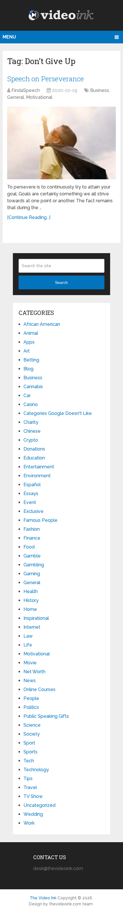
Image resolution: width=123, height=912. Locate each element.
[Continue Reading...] (28, 217)
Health (30, 591)
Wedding (33, 814)
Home (30, 609)
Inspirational (36, 618)
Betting (31, 360)
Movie (30, 662)
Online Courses (39, 689)
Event (29, 502)
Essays (30, 493)
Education (34, 458)
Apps (29, 342)
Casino (30, 404)
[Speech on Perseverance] (61, 143)
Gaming (31, 573)
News (29, 680)
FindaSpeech (25, 90)
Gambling (33, 564)
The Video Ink (43, 898)
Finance (31, 538)
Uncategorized (39, 805)
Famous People (40, 520)
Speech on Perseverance (45, 78)
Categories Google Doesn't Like (57, 413)
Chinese (32, 431)
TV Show (33, 796)
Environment (37, 475)
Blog (28, 369)
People (31, 698)
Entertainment (38, 467)
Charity (30, 422)
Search (61, 282)
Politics (31, 707)
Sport (29, 743)
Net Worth (34, 671)
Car (27, 395)
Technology (36, 769)
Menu (9, 37)
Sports (30, 752)
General (15, 97)
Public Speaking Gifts (46, 716)
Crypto (30, 440)
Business (99, 90)
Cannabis (33, 386)
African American (41, 324)
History (31, 600)
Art (26, 351)
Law (28, 636)
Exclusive (33, 511)
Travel (30, 787)
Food (29, 547)
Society (31, 734)
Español (32, 484)
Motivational (39, 97)
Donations (34, 449)
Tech (28, 760)
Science (32, 725)
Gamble (32, 556)
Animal (30, 333)
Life (27, 645)
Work (29, 823)
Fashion (31, 529)
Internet (31, 627)
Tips (28, 778)
